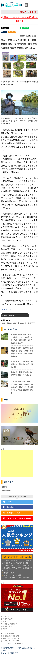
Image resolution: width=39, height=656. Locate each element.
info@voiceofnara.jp (15, 643)
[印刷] (12, 31)
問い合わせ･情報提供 (9, 624)
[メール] (4, 31)
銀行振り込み (9, 573)
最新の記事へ (9, 315)
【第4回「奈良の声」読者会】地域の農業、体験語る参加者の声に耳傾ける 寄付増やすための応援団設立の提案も (22, 387)
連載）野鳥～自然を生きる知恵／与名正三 (18, 323)
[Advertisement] (17, 463)
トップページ (6, 616)
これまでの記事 (7, 619)
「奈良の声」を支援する (27, 12)
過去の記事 (6, 490)
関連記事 (7, 309)
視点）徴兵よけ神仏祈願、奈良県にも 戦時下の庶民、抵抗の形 (22, 364)
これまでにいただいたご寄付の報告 (17, 578)
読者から (4, 629)
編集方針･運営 (6, 626)
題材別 (4, 487)
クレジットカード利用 (12, 575)
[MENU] (26, 5)
